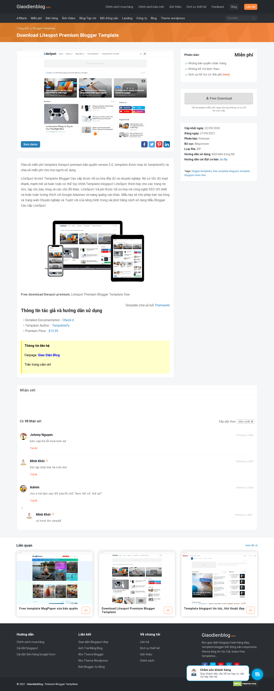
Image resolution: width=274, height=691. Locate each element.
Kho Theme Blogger (91, 654)
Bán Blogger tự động (91, 666)
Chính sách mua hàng (119, 6)
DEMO (86, 610)
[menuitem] (22, 18)
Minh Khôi (37, 461)
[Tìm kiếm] (254, 18)
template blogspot (228, 171)
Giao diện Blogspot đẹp (93, 642)
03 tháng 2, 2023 (244, 461)
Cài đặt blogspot (27, 648)
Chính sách (147, 660)
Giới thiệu (175, 6)
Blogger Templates (44, 28)
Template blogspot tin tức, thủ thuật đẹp (214, 608)
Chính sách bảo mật (151, 6)
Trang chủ (22, 28)
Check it (68, 320)
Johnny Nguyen (41, 435)
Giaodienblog (34, 6)
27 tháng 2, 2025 (244, 435)
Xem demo (30, 144)
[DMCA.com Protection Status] (245, 685)
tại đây (223, 159)
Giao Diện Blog (49, 355)
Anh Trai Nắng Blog (90, 648)
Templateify (60, 325)
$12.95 (53, 331)
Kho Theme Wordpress (93, 660)
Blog (234, 6)
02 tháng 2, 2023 (244, 487)
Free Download (220, 98)
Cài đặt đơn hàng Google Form (36, 654)
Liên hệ (250, 6)
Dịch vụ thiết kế (196, 6)
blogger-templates (202, 171)
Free (215, 171)
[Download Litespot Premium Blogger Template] (95, 95)
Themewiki (162, 305)
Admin (34, 487)
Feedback (218, 6)
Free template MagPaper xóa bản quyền (48, 608)
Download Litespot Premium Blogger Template (128, 610)
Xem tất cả (251, 545)
